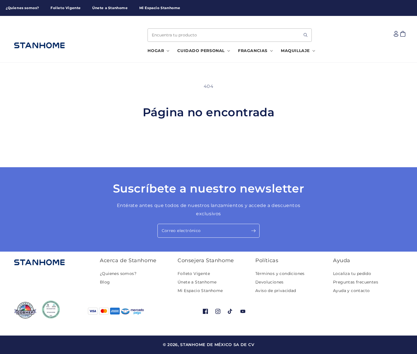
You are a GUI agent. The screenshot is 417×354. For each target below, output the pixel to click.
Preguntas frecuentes (355, 282)
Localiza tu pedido (352, 273)
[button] (157, 51)
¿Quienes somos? (118, 273)
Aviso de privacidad (275, 290)
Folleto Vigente (194, 273)
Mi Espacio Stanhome (200, 290)
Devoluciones (269, 282)
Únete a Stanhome (197, 282)
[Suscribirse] (253, 231)
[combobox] (230, 35)
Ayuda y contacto (351, 290)
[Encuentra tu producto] (305, 35)
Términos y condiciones (280, 273)
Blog (105, 282)
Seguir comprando (208, 140)
